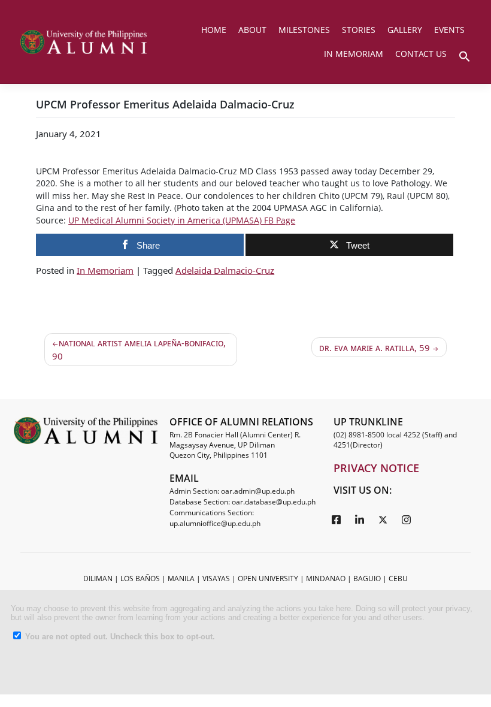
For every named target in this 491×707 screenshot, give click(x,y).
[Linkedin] (360, 519)
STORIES (358, 29)
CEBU (398, 578)
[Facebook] (336, 519)
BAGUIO (367, 578)
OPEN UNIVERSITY (268, 578)
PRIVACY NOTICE (376, 468)
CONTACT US (421, 53)
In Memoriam (105, 270)
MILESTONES (304, 29)
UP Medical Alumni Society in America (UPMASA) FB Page (181, 220)
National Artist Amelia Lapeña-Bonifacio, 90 (139, 349)
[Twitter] (383, 519)
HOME (213, 29)
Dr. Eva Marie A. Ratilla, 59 (374, 348)
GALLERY (404, 29)
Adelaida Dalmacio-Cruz (224, 270)
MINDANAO (325, 578)
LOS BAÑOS (140, 578)
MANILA (181, 578)
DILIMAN (98, 578)
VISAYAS (216, 578)
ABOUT (252, 29)
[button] (465, 55)
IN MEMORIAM (353, 53)
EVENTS (449, 29)
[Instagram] (407, 519)
